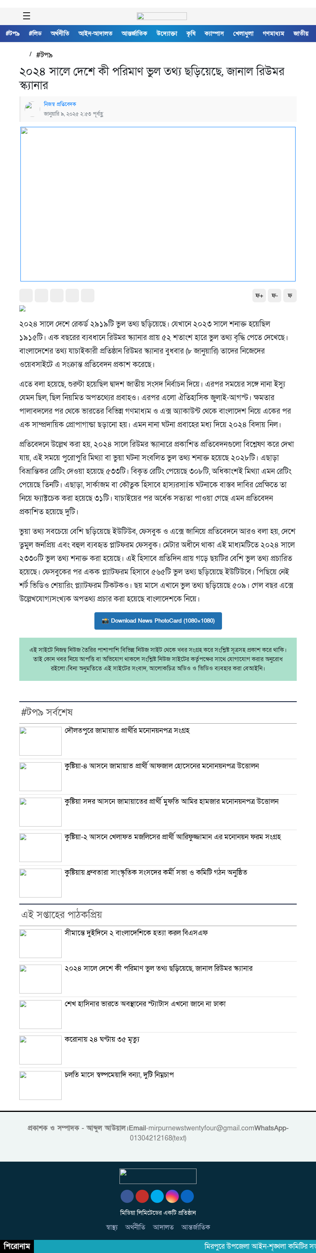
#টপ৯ (13, 33)
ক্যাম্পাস (214, 33)
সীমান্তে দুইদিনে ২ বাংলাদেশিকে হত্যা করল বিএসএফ (136, 933)
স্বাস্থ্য (112, 1227)
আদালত (163, 1227)
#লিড (35, 33)
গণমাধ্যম (273, 33)
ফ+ (259, 295)
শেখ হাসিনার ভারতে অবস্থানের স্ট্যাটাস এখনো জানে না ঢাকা (145, 1004)
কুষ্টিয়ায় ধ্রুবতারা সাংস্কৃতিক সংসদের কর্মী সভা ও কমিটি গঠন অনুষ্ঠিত (156, 872)
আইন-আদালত (96, 33)
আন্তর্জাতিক (134, 33)
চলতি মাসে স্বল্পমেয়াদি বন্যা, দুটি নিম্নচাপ (119, 1075)
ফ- (275, 295)
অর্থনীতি (60, 33)
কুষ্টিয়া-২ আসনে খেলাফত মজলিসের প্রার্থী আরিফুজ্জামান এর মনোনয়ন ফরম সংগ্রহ (173, 837)
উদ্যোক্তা (166, 33)
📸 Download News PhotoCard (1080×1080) (158, 621)
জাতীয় (301, 33)
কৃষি (191, 33)
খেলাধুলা (243, 33)
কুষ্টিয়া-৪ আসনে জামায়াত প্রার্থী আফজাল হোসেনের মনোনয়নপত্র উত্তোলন (162, 766)
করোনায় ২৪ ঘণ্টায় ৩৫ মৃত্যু (102, 1039)
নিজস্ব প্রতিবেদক (60, 104)
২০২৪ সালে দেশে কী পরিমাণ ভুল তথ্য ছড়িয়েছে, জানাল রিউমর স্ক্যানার (158, 968)
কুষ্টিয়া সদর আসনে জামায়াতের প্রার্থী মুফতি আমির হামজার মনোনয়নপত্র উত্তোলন (172, 802)
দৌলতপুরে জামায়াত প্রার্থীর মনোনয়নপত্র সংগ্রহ (127, 731)
